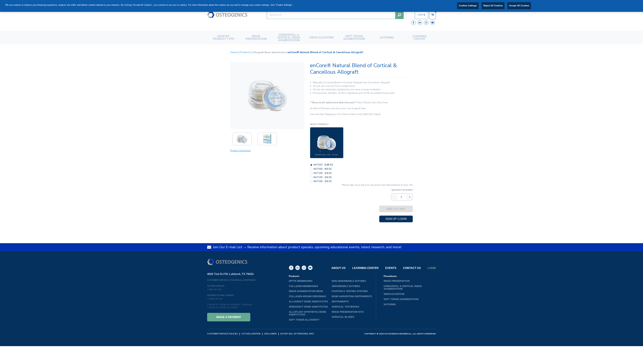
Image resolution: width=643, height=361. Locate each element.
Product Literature (240, 150)
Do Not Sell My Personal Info (297, 334)
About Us (338, 268)
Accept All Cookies (519, 5)
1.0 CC (328, 173)
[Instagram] (426, 22)
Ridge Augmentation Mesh (306, 291)
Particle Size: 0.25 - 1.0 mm (326, 155)
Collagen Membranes (303, 286)
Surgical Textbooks (345, 306)
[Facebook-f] (413, 22)
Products (245, 52)
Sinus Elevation (321, 37)
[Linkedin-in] (419, 22)
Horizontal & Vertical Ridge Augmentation (288, 37)
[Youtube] (432, 22)
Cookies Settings (468, 5)
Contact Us (412, 268)
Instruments (340, 301)
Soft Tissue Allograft (304, 319)
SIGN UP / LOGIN (396, 218)
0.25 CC (329, 164)
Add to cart (396, 209)
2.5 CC (328, 181)
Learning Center (419, 37)
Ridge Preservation (256, 37)
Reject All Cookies (493, 5)
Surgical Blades (343, 317)
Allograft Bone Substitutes (269, 52)
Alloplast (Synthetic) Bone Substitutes (307, 313)
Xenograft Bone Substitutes (308, 306)
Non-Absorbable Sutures (349, 281)
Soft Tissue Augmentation (354, 37)
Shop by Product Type (223, 37)
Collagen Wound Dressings (307, 296)
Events (390, 268)
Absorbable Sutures (346, 286)
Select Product (319, 124)
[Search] (399, 15)
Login (431, 268)
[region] (321, 6)
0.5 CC (328, 169)
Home (234, 52)
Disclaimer (270, 334)
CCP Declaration (251, 334)
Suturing (387, 37)
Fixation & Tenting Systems (350, 291)
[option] (326, 142)
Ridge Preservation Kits (348, 312)
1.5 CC (328, 177)
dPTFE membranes (300, 281)
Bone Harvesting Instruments (352, 296)
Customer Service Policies (222, 334)
